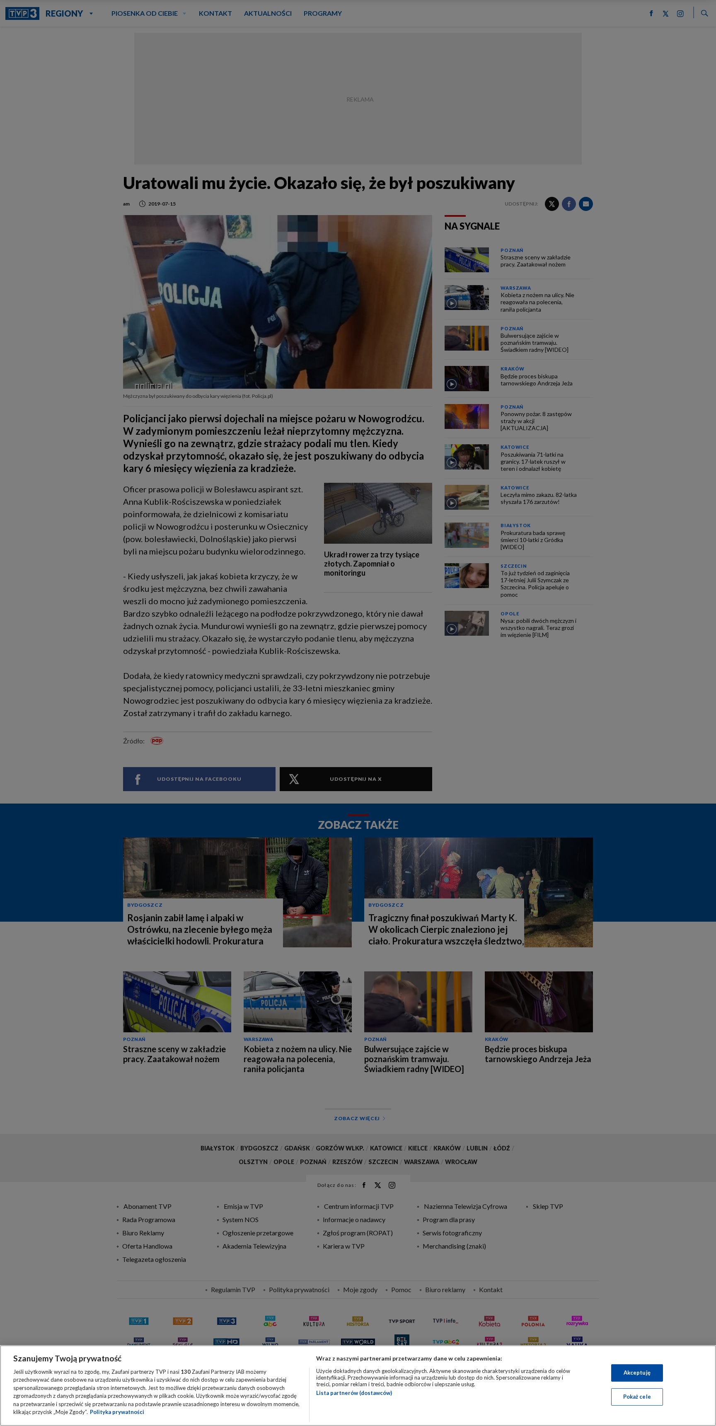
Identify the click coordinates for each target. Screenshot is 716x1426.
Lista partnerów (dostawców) (354, 1393)
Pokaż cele (637, 1396)
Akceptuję (637, 1372)
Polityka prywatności (117, 1412)
